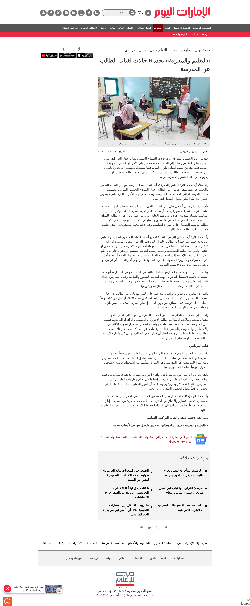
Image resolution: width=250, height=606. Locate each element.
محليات (158, 27)
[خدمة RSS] (96, 13)
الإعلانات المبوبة (89, 27)
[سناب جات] (43, 13)
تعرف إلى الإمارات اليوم (192, 543)
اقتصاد (130, 27)
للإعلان (60, 543)
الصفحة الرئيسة (202, 27)
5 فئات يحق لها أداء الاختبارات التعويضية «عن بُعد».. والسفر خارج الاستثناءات (127, 492)
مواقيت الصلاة (70, 27)
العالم (121, 27)
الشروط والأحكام (139, 543)
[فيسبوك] (50, 13)
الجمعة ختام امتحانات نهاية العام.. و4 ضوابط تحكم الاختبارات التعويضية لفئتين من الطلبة (126, 475)
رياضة (104, 27)
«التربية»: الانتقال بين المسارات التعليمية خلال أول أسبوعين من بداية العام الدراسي (126, 510)
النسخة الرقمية (182, 27)
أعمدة (168, 27)
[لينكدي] (73, 13)
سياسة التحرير (163, 543)
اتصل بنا (92, 543)
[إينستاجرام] (66, 13)
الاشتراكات (76, 543)
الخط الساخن (144, 27)
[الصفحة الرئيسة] (182, 1)
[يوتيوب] (81, 13)
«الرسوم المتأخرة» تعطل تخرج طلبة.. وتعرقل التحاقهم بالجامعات (182, 473)
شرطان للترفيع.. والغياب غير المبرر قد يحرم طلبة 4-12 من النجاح (181, 490)
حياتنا (113, 27)
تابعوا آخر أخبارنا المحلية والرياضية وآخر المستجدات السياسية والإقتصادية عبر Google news (146, 439)
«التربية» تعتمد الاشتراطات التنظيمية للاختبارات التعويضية (180, 508)
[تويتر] (58, 13)
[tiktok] (89, 12)
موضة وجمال (73, 558)
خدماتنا (47, 543)
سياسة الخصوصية (112, 543)
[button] (132, 12)
